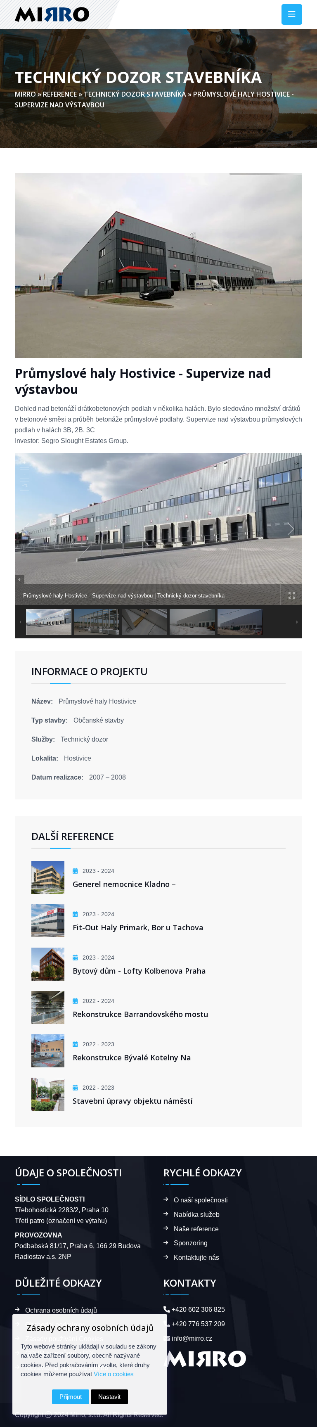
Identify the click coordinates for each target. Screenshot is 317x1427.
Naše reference (196, 1229)
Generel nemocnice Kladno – (124, 884)
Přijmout (70, 1396)
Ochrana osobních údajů (61, 1310)
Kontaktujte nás (196, 1257)
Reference (60, 94)
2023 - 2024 (97, 871)
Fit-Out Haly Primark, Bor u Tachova (138, 927)
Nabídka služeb (197, 1214)
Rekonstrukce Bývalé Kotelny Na (132, 1057)
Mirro (25, 94)
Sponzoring (191, 1243)
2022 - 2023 (97, 1044)
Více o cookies (114, 1373)
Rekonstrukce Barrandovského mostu (140, 1014)
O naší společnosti (201, 1200)
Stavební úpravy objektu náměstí (133, 1101)
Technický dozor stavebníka (135, 94)
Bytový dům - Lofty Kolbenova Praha (139, 971)
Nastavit (109, 1396)
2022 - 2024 (97, 1001)
